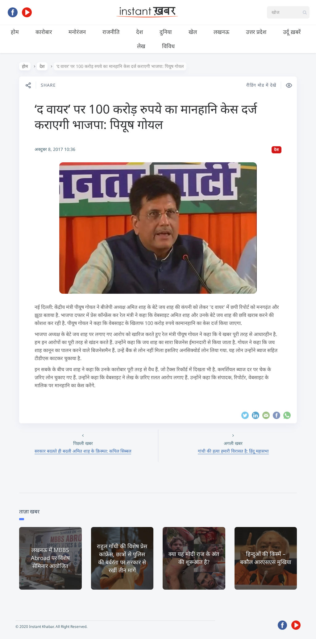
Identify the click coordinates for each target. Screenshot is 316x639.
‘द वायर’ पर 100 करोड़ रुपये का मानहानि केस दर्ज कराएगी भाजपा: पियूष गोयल (146, 116)
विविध (168, 46)
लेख (141, 46)
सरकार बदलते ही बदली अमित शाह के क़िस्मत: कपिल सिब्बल (83, 451)
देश (139, 31)
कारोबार (43, 31)
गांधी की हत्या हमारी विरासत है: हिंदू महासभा (233, 451)
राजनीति (110, 31)
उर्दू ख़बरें (292, 31)
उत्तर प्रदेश (256, 31)
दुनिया (166, 31)
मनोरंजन (77, 31)
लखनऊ (221, 31)
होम (15, 31)
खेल (193, 31)
